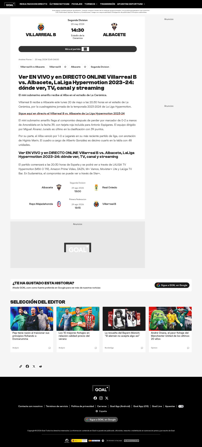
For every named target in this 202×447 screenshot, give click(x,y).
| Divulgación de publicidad (120, 12)
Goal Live (157, 406)
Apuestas (170, 406)
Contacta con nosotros (30, 406)
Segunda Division (78, 20)
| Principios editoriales (138, 12)
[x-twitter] (107, 398)
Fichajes (77, 4)
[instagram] (101, 398)
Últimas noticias (59, 4)
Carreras (102, 406)
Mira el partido (73, 49)
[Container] (41, 31)
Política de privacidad (82, 406)
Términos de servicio (57, 406)
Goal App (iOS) (141, 406)
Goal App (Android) (120, 406)
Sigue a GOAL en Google (174, 285)
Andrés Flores (25, 59)
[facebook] (95, 398)
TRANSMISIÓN (107, 4)
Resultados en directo (33, 4)
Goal (43, 431)
